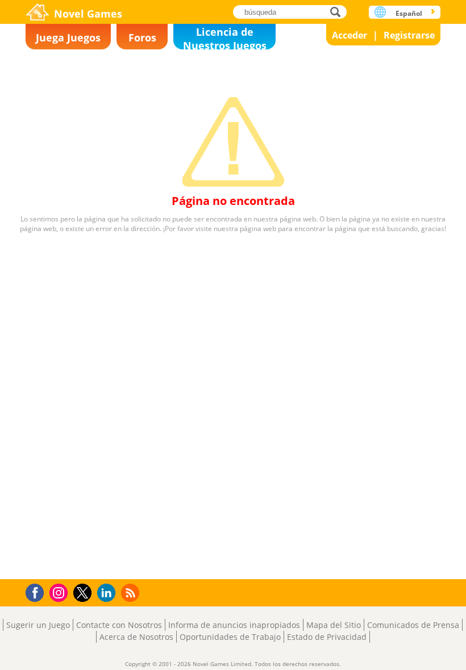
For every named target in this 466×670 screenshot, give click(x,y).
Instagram (60, 592)
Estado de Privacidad (327, 636)
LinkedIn (108, 593)
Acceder (349, 35)
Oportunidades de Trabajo (230, 636)
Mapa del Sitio (333, 624)
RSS (132, 592)
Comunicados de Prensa (413, 624)
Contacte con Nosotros (119, 624)
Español (409, 13)
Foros (142, 37)
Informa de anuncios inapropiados (234, 624)
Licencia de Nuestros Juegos (225, 37)
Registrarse (409, 35)
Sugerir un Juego (38, 624)
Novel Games (88, 13)
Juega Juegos (68, 37)
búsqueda (338, 11)
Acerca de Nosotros (136, 636)
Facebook (38, 591)
